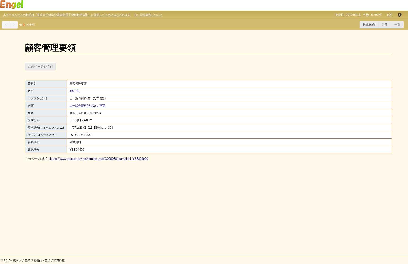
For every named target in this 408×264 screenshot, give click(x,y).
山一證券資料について (148, 15)
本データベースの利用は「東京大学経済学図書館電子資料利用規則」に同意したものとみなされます (67, 15)
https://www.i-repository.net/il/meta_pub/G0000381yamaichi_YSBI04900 (99, 158)
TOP (389, 15)
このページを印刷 (40, 66)
